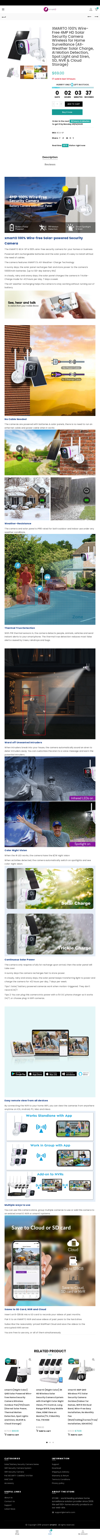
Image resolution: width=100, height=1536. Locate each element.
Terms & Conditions (61, 1479)
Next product (96, 16)
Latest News (9, 1509)
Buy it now (67, 112)
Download (56, 1468)
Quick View (30, 1359)
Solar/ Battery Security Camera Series (21, 1464)
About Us (8, 1497)
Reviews (50, 164)
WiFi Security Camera (14, 1472)
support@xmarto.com (65, 1512)
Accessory (9, 1483)
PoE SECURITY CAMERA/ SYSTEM (18, 1475)
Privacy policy (58, 1483)
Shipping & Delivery (60, 1472)
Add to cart (73, 104)
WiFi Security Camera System (17, 1468)
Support (55, 1464)
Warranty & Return (60, 1475)
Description (50, 157)
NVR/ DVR (8, 1479)
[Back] (4, 16)
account (91, 9)
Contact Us (9, 1501)
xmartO (53, 1525)
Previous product (89, 16)
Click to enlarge (43, 60)
